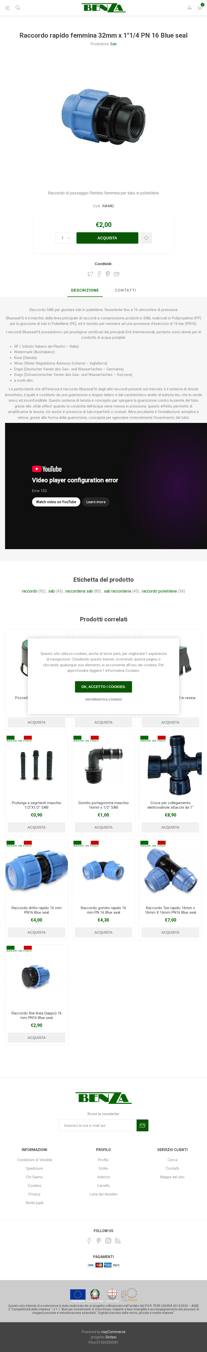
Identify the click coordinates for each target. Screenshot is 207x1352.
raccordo (29, 591)
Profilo (103, 1160)
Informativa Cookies (103, 699)
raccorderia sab (79, 591)
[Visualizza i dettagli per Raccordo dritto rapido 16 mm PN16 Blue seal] (36, 870)
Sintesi (111, 1337)
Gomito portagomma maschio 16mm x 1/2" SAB (103, 805)
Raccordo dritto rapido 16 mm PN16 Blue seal (37, 910)
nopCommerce (113, 1332)
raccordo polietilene (159, 591)
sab (51, 591)
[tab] (85, 290)
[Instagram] (108, 1241)
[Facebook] (89, 1241)
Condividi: (103, 264)
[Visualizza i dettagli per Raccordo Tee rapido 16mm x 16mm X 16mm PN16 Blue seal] (170, 870)
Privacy (34, 1194)
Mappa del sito (172, 1177)
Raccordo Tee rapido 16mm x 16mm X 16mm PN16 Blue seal (170, 910)
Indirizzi (103, 1177)
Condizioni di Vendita (34, 1160)
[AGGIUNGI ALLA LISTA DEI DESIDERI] (146, 238)
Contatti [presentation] (125, 290)
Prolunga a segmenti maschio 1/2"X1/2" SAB (36, 805)
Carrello (103, 1185)
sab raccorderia (117, 591)
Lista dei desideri (103, 1194)
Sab (113, 44)
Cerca (172, 1160)
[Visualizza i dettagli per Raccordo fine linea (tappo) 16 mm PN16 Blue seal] (36, 976)
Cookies (34, 1185)
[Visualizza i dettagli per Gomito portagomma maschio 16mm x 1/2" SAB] (103, 765)
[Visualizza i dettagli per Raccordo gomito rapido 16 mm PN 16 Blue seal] (103, 870)
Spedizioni (34, 1168)
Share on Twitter (90, 274)
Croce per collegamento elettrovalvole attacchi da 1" (170, 805)
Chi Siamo (34, 1177)
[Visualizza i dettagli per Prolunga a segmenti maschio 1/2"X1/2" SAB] (36, 765)
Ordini (103, 1168)
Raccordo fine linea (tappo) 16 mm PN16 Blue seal (37, 1015)
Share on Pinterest (108, 274)
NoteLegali (34, 1203)
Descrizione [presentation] (85, 290)
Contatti (172, 1168)
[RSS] (118, 1241)
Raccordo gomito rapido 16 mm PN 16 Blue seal (103, 910)
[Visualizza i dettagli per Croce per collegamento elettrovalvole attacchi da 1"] (170, 765)
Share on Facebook (99, 274)
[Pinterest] (99, 1241)
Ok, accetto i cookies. (103, 687)
